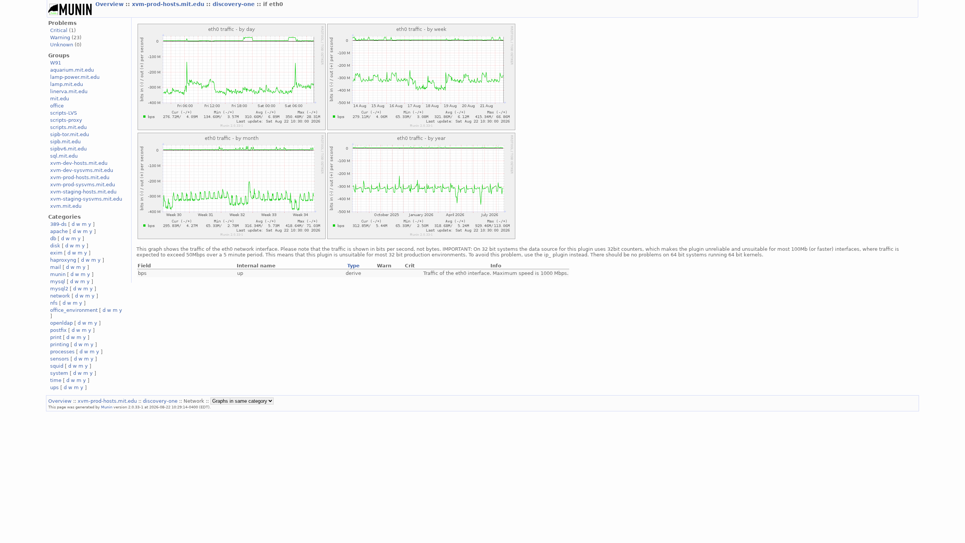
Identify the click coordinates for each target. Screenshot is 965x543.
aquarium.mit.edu (72, 70)
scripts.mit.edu (68, 127)
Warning (60, 37)
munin (58, 274)
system (59, 373)
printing (59, 344)
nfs (54, 303)
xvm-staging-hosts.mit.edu (83, 192)
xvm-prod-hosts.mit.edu (169, 4)
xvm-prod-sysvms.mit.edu (82, 184)
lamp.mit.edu (66, 84)
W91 (55, 63)
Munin (106, 407)
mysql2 (59, 288)
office (57, 106)
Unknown (61, 45)
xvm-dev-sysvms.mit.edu (81, 170)
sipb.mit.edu (65, 141)
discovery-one (235, 4)
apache (59, 231)
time (55, 380)
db (53, 238)
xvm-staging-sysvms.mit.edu (86, 199)
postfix (58, 330)
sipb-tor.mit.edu (69, 134)
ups (54, 387)
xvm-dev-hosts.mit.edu (78, 163)
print (55, 337)
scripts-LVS (63, 113)
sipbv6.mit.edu (68, 149)
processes (62, 351)
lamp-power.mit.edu (75, 77)
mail (55, 267)
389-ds (58, 224)
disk (55, 245)
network (60, 296)
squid (56, 366)
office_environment (74, 310)
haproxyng (63, 260)
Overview (110, 4)
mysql (57, 281)
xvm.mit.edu (65, 206)
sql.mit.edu (64, 156)
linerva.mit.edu (68, 91)
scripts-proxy (66, 120)
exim (56, 253)
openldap (61, 323)
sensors (59, 359)
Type (353, 265)
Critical (58, 30)
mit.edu (59, 98)
